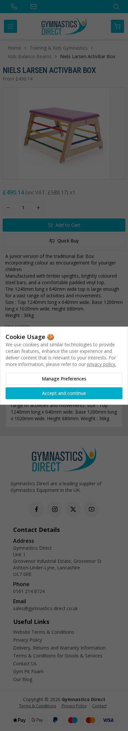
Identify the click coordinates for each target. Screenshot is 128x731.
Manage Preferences (64, 379)
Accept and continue (64, 393)
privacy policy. (101, 364)
